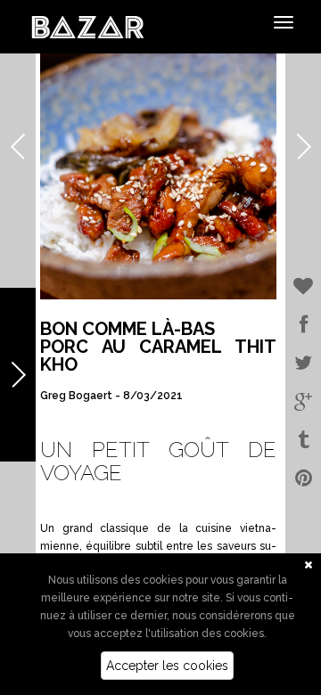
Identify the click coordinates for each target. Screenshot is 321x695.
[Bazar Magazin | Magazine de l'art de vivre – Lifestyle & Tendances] (88, 26)
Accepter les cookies (167, 665)
